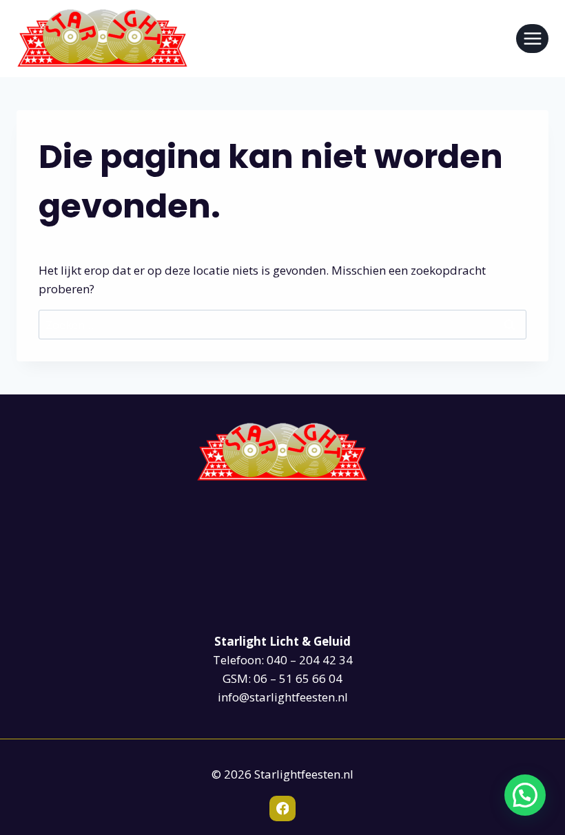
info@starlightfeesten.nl (283, 697)
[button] (525, 795)
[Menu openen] (532, 38)
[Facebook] (282, 808)
